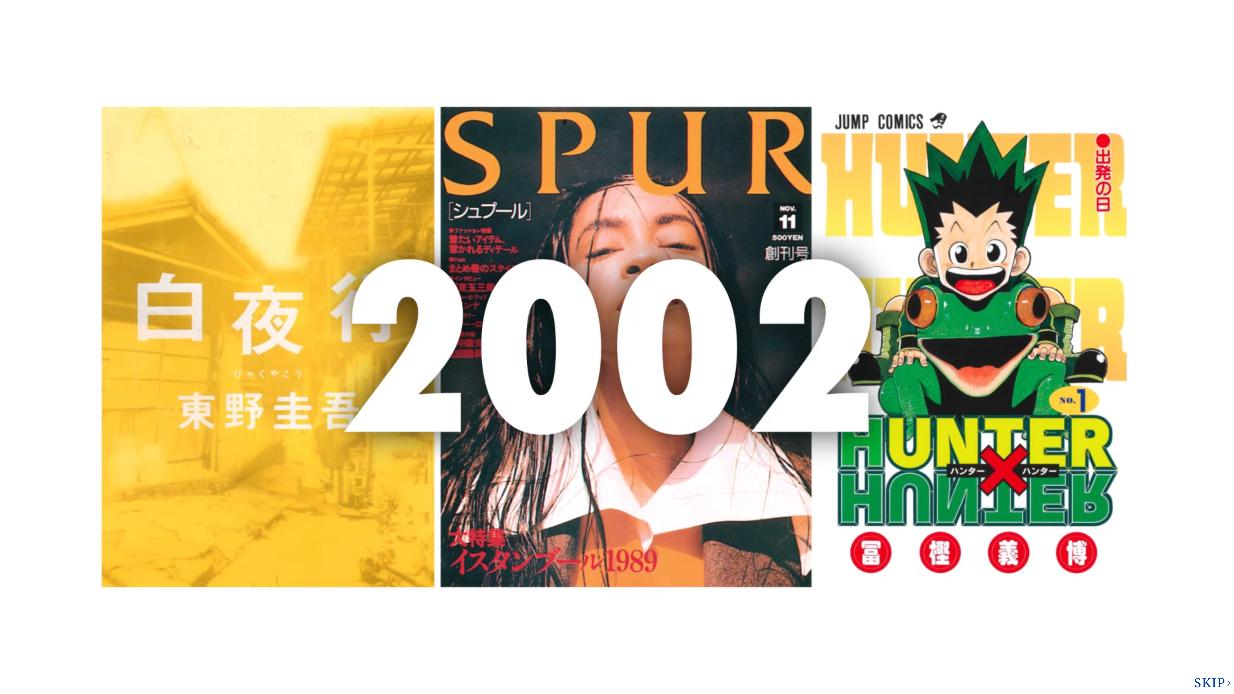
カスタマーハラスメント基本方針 (476, 413)
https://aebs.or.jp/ (744, 370)
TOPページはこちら (466, 129)
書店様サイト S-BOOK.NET (547, 404)
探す (710, 216)
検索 (1208, 30)
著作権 (1054, 6)
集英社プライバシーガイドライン (476, 404)
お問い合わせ (1135, 30)
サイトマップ (1133, 6)
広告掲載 (1091, 6)
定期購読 (602, 404)
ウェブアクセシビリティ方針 (657, 404)
